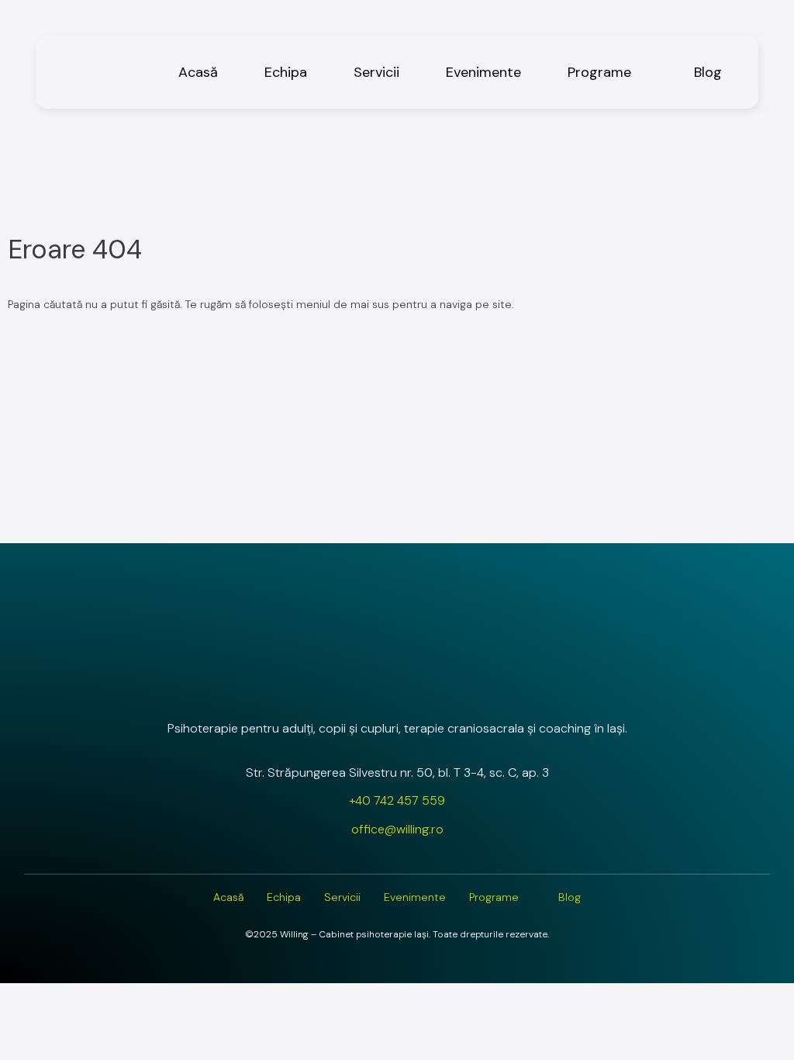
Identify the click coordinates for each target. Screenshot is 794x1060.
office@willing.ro (397, 829)
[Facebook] (397, 686)
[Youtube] (438, 686)
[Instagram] (356, 686)
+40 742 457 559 (397, 800)
